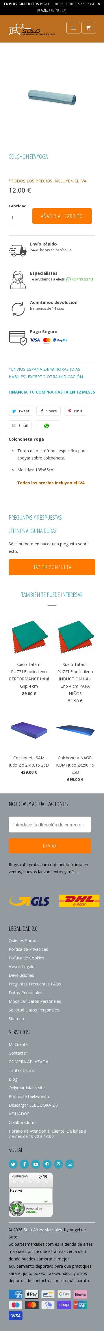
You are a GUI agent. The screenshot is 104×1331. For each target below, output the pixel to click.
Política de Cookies (26, 958)
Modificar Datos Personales (35, 1001)
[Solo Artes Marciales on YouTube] (35, 1164)
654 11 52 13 (82, 279)
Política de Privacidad (28, 949)
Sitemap (16, 1018)
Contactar (18, 1053)
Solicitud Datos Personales (34, 1010)
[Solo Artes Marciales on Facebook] (24, 1164)
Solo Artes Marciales (43, 1229)
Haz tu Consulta (52, 567)
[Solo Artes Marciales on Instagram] (58, 1164)
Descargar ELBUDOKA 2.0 (33, 1105)
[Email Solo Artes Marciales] (69, 1164)
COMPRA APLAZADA (28, 1061)
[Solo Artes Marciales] (32, 31)
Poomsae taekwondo (29, 1096)
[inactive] (31, 1215)
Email (23, 425)
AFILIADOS (19, 1113)
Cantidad (18, 205)
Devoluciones (21, 975)
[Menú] (73, 28)
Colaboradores (22, 1122)
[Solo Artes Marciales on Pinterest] (46, 1164)
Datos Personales (25, 992)
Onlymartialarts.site (27, 1087)
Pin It (78, 410)
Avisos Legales (22, 966)
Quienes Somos (23, 940)
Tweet (23, 410)
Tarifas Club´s (21, 1070)
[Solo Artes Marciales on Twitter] (13, 1164)
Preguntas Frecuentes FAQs (35, 984)
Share (51, 410)
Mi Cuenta (18, 1044)
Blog (13, 1079)
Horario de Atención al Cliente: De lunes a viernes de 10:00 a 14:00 (47, 1133)
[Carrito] (88, 28)
